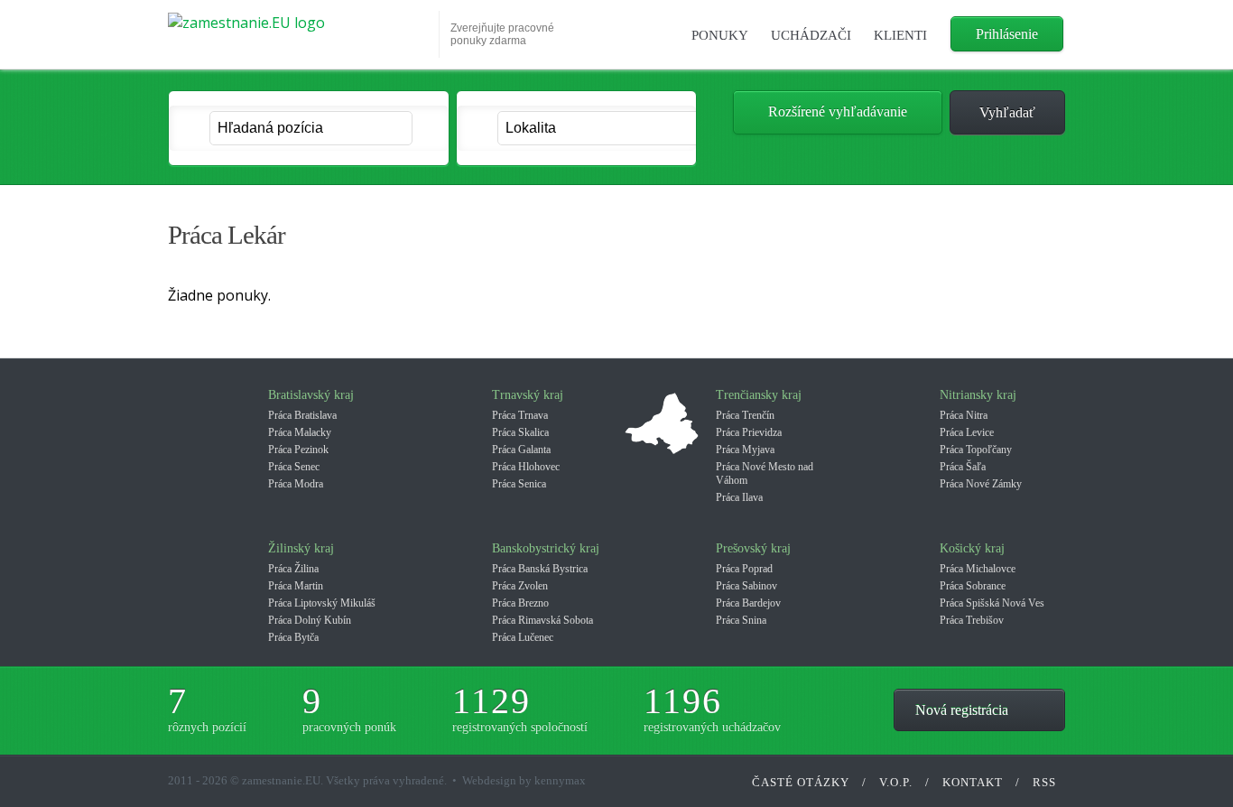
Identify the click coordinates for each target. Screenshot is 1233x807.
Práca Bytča (293, 637)
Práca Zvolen (520, 586)
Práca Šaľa (963, 466)
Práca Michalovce (977, 568)
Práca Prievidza (749, 432)
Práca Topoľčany (976, 449)
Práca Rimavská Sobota (542, 620)
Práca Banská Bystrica (540, 568)
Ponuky (719, 35)
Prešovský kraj (753, 548)
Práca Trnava (520, 415)
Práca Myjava (745, 449)
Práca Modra (295, 484)
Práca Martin (295, 586)
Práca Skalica (520, 432)
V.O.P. (896, 782)
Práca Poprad (744, 568)
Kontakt (972, 782)
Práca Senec (294, 466)
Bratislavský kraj (311, 395)
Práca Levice (967, 432)
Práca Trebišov (972, 620)
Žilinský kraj (301, 548)
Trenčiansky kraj (759, 395)
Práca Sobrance (973, 586)
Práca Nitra (963, 415)
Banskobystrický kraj (545, 548)
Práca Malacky (299, 432)
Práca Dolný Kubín (309, 620)
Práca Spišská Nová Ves (992, 603)
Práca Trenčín (745, 415)
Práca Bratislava (302, 415)
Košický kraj (972, 548)
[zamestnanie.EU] (298, 30)
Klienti (900, 35)
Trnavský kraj (527, 395)
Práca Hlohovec (526, 466)
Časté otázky (800, 782)
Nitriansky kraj (978, 395)
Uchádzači (811, 35)
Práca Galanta (521, 449)
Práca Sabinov (746, 586)
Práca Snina (741, 620)
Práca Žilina (293, 568)
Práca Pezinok (298, 449)
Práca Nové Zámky (981, 484)
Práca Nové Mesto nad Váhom (764, 473)
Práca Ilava (739, 497)
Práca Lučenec (522, 637)
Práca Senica (519, 484)
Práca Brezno (520, 603)
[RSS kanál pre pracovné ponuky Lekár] (1039, 237)
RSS (1044, 782)
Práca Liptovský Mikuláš (321, 603)
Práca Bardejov (748, 603)
